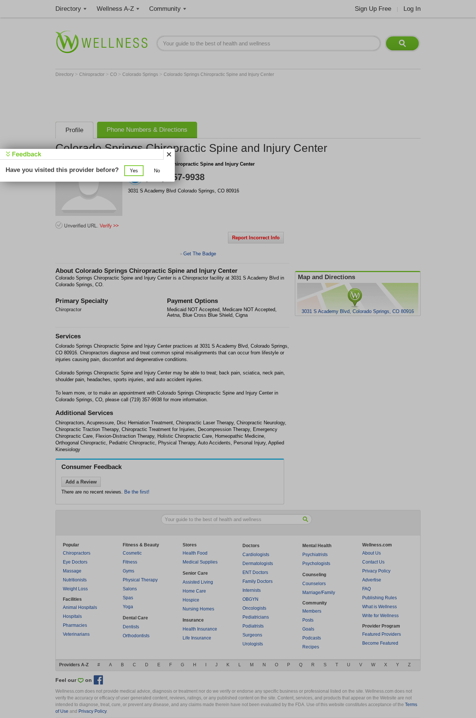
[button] (134, 170)
